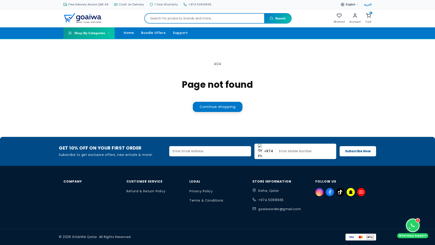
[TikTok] (340, 192)
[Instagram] (319, 192)
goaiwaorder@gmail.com (279, 209)
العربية (368, 4)
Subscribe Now (358, 151)
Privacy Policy (201, 191)
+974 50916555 (271, 200)
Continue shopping (218, 106)
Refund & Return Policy (145, 191)
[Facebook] (330, 192)
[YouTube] (361, 192)
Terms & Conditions (206, 200)
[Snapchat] (351, 192)
